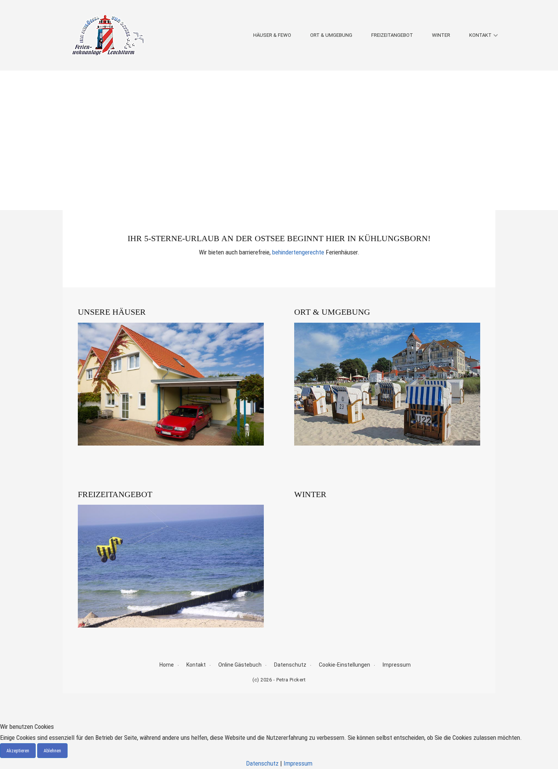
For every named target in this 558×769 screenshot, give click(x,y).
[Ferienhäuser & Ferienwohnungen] (171, 384)
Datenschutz (290, 665)
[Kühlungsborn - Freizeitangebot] (171, 566)
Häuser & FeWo (272, 35)
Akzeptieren (17, 750)
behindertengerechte (298, 252)
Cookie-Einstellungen (344, 665)
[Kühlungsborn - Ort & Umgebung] (387, 384)
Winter (441, 35)
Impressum (397, 665)
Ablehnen (52, 750)
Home (166, 665)
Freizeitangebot (392, 35)
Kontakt (480, 35)
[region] (279, 140)
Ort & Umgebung (331, 35)
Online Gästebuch (240, 665)
